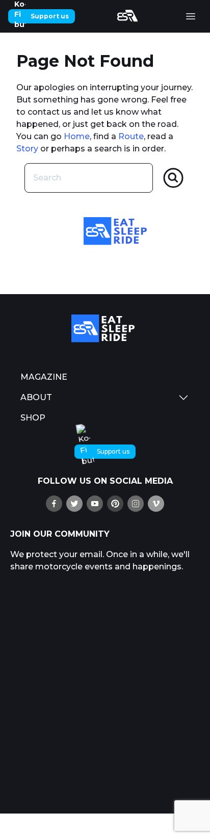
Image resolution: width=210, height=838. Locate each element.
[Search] (173, 178)
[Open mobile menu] (190, 16)
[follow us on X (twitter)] (74, 503)
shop (32, 418)
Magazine (43, 377)
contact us (49, 112)
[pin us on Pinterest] (115, 503)
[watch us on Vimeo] (156, 503)
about (36, 397)
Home (77, 136)
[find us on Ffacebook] (54, 503)
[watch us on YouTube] (95, 503)
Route (131, 136)
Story (27, 148)
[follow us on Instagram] (135, 503)
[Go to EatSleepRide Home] (105, 329)
